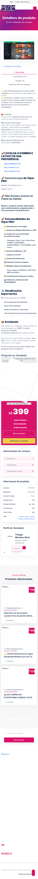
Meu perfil (5, 811)
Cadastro (4, 824)
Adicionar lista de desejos (19, 84)
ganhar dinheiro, (29, 519)
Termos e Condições (8, 764)
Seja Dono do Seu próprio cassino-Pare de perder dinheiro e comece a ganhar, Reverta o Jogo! (19, 614)
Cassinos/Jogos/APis (10, 610)
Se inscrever (19, 740)
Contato (17, 2)
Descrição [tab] (19, 72)
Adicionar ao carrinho (19, 441)
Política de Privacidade (9, 798)
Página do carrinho (8, 772)
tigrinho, (21, 519)
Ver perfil (17, 548)
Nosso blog (5, 790)
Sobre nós (5, 815)
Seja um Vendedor (8, 759)
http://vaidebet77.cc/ (11, 167)
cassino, (32, 516)
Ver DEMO (11, 595)
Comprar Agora (24, 595)
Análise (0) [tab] (19, 81)
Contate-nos (5, 785)
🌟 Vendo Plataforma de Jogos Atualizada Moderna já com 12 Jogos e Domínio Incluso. (18, 655)
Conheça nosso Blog (9, 874)
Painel (11, 2)
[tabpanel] (19, 220)
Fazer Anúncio (24, 2)
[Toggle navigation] (35, 8)
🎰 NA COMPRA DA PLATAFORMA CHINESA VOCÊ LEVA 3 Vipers (18, 696)
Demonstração (19, 433)
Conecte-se (5, 820)
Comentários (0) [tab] (20, 77)
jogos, (27, 516)
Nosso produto (6, 768)
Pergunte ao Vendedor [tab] (12, 66)
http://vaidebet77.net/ (12, 171)
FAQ (2, 794)
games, (21, 516)
